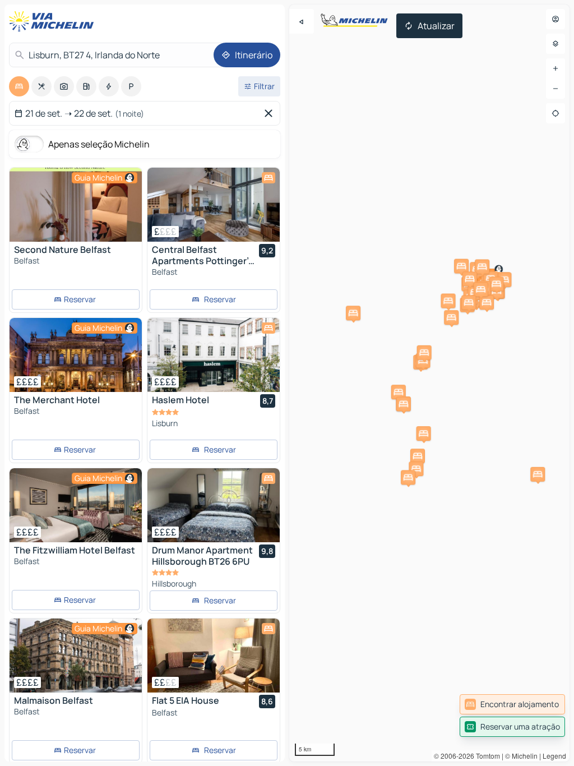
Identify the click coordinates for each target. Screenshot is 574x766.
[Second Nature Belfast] (76, 205)
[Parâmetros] (555, 44)
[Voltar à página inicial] (54, 21)
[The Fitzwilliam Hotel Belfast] (76, 505)
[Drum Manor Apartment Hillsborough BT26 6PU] (213, 505)
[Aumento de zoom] (555, 68)
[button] (423, 433)
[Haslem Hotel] (213, 355)
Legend (554, 755)
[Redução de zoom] (555, 89)
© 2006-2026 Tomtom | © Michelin (486, 755)
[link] (512, 704)
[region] (429, 383)
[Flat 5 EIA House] (213, 656)
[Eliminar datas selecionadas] (271, 113)
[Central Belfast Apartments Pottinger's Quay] (213, 205)
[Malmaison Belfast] (76, 656)
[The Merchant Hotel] (76, 355)
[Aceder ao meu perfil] (555, 19)
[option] (19, 86)
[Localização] (555, 113)
